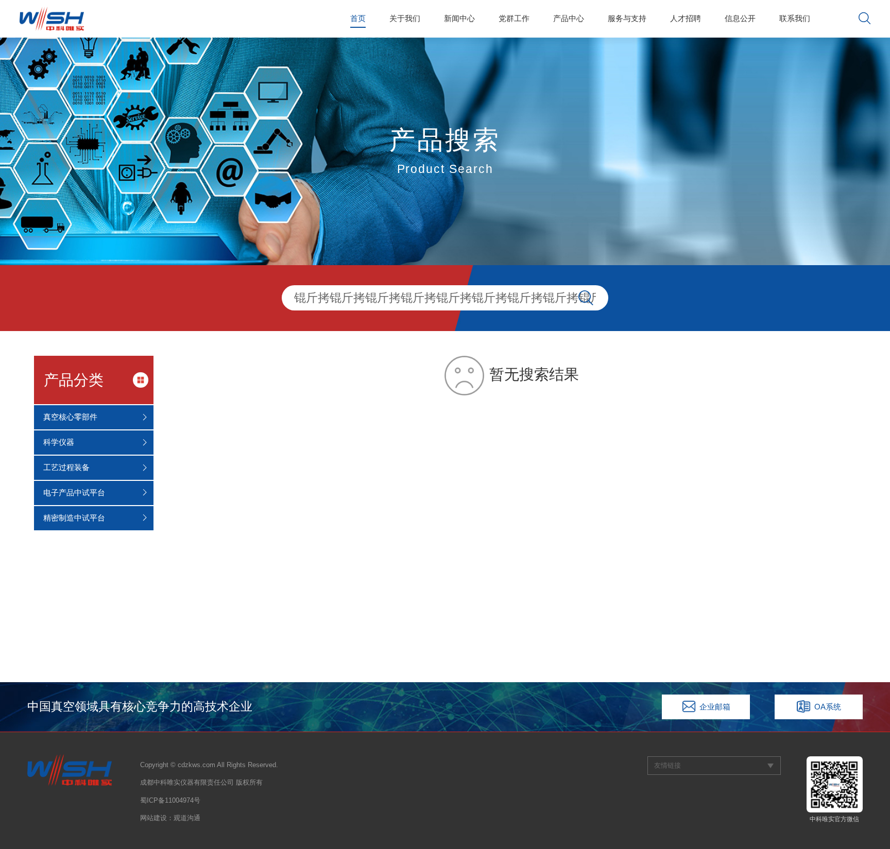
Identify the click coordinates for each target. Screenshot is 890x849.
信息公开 (740, 18)
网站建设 (153, 818)
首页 (358, 18)
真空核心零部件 (70, 416)
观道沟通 (187, 818)
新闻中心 (459, 18)
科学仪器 (58, 442)
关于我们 (404, 18)
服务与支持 (627, 18)
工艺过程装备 (66, 467)
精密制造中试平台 (74, 517)
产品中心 (568, 18)
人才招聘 (685, 18)
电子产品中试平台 (74, 492)
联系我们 (794, 18)
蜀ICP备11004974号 (170, 800)
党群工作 (514, 18)
